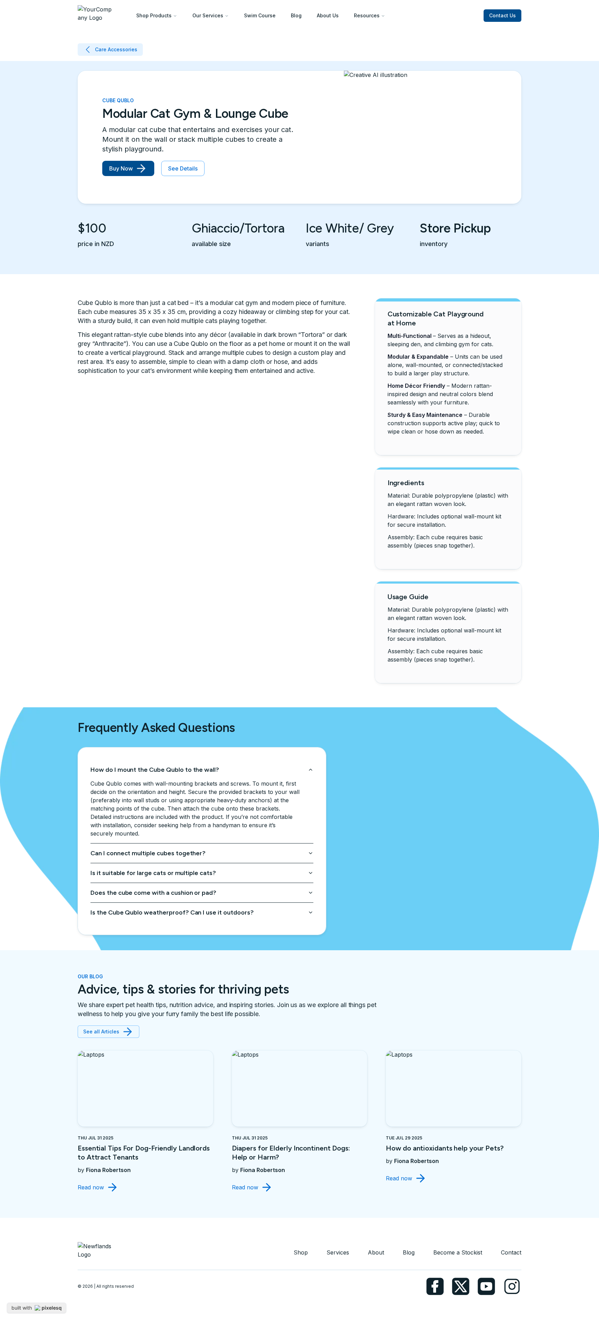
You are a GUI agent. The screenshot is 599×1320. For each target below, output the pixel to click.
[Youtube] (486, 1286)
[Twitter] (460, 1286)
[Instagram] (512, 1286)
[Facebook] (435, 1286)
